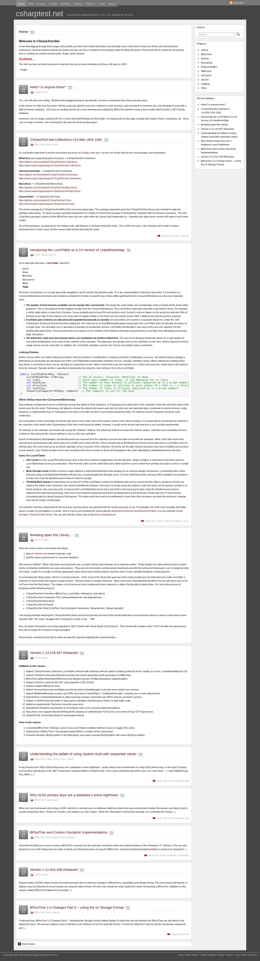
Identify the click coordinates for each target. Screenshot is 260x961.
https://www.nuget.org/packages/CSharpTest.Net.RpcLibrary (50, 191)
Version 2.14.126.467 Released (54, 653)
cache (159, 521)
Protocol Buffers (68, 837)
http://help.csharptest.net (102, 514)
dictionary (177, 521)
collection (184, 236)
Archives (253, 955)
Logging (205, 84)
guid (187, 781)
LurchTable (52, 263)
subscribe (238, 3)
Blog (30, 3)
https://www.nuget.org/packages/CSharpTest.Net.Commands (50, 178)
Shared (205, 58)
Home (21, 3)
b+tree (176, 236)
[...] (32, 774)
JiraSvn (205, 79)
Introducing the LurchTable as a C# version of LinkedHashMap (77, 250)
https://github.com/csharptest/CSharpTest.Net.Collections (48, 162)
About (112, 3)
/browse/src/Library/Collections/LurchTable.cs (135, 511)
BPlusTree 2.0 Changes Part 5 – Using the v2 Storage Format (77, 907)
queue (186, 521)
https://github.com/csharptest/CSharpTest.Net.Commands (48, 174)
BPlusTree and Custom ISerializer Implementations (68, 832)
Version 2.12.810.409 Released (54, 870)
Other (204, 88)
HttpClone (206, 71)
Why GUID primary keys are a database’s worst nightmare (74, 795)
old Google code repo (89, 152)
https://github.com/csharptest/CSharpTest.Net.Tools (45, 200)
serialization (183, 855)
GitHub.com (41, 553)
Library (55, 144)
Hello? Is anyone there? (48, 87)
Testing (78, 3)
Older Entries (28, 944)
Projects (90, 3)
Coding (53, 3)
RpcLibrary (206, 62)
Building (65, 3)
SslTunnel (206, 75)
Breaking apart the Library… (51, 535)
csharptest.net (39, 13)
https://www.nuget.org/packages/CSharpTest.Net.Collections (50, 165)
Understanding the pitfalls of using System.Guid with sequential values (83, 754)
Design (41, 3)
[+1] (32, 32)
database (179, 781)
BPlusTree (39, 144)
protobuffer (172, 855)
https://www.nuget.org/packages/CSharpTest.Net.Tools (47, 204)
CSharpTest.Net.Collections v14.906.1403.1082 (66, 140)
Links (102, 3)
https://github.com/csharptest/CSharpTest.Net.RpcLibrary (48, 187)
